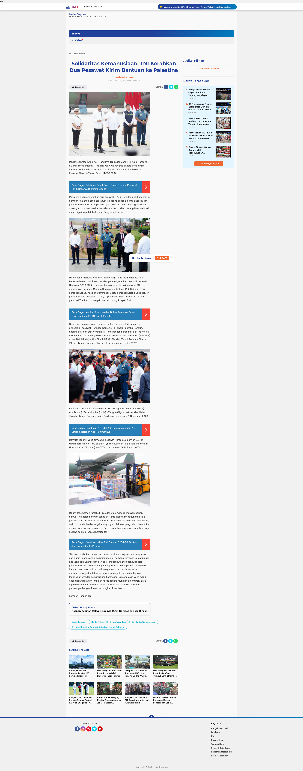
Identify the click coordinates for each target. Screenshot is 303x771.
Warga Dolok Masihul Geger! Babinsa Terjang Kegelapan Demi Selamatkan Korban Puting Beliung (200, 92)
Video (78, 40)
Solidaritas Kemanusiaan (143, 622)
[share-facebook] (166, 87)
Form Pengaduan (219, 756)
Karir (213, 736)
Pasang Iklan (217, 740)
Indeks (76, 33)
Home (75, 6)
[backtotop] (151, 718)
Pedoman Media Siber (221, 752)
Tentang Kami (217, 744)
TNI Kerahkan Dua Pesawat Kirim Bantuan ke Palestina (98, 627)
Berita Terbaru (78, 622)
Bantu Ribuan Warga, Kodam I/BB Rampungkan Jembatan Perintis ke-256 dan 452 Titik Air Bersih (200, 150)
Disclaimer (216, 732)
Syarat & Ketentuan (220, 748)
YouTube (102, 732)
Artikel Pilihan (193, 60)
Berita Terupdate (118, 622)
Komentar (80, 87)
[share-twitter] (171, 87)
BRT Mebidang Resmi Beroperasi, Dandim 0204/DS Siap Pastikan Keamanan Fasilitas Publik (200, 107)
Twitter (96, 732)
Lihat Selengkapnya (208, 163)
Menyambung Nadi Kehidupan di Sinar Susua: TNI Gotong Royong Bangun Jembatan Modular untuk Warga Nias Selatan (198, 7)
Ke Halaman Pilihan (207, 68)
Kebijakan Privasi (219, 728)
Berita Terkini (97, 622)
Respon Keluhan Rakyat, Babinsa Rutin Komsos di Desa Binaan (110, 610)
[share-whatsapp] (176, 87)
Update (162, 258)
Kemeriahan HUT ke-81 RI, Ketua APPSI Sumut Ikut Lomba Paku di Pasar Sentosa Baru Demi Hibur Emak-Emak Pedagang (200, 135)
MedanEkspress (77, 14)
